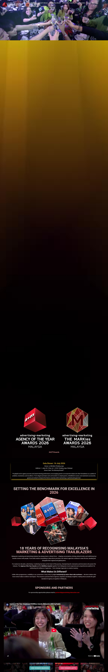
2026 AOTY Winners (43, 3)
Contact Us (43, 6)
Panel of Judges (90, 3)
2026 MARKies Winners (55, 3)
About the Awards (32, 3)
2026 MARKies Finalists (68, 3)
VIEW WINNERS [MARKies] (40, 668)
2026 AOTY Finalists (80, 3)
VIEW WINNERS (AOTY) (68, 668)
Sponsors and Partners (33, 6)
